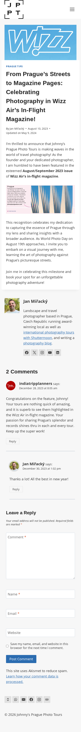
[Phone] (8, 699)
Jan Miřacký (17, 128)
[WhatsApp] (15, 699)
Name (14, 594)
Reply (12, 441)
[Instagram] (39, 699)
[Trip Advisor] (47, 699)
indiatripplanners (35, 383)
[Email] (23, 699)
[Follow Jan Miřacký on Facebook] (26, 352)
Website (14, 633)
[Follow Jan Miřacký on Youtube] (50, 352)
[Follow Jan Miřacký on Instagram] (42, 352)
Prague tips (14, 66)
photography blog (37, 343)
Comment (17, 537)
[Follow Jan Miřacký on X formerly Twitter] (34, 352)
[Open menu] (72, 9)
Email (13, 613)
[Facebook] (31, 699)
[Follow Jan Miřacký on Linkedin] (57, 352)
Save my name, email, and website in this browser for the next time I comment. (39, 646)
